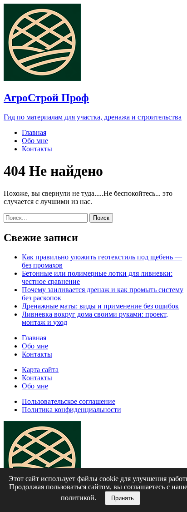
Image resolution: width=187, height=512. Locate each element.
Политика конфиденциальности (71, 409)
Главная (34, 132)
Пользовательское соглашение (68, 401)
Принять (122, 498)
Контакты (37, 149)
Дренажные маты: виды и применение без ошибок (100, 306)
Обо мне (35, 140)
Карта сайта (40, 369)
